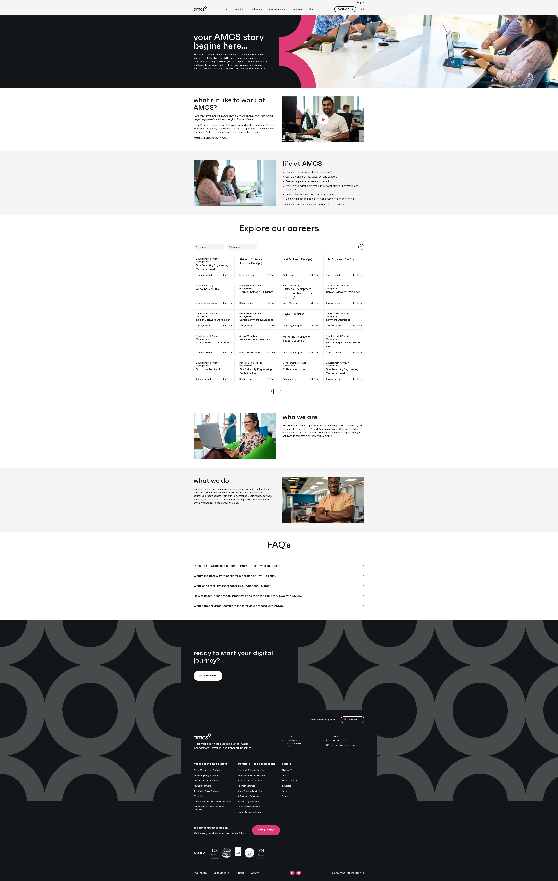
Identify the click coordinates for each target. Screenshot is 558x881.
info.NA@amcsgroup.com (343, 745)
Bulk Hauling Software (248, 801)
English (360, 2)
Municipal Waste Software (206, 780)
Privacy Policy (200, 873)
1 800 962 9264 (338, 740)
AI (227, 9)
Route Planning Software (249, 812)
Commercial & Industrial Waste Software (212, 801)
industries (257, 9)
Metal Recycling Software (206, 775)
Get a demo (266, 830)
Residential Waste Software (207, 791)
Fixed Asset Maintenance (250, 780)
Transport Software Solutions (252, 770)
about (312, 9)
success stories (277, 9)
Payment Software (202, 786)
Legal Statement (221, 873)
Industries (286, 786)
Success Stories (289, 780)
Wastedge (198, 796)
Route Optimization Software (251, 791)
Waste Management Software (208, 770)
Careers (286, 796)
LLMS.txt (255, 873)
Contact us (345, 9)
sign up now (208, 675)
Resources (287, 791)
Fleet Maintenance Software (251, 775)
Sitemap (240, 873)
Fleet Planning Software (249, 806)
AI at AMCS (287, 770)
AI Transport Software (248, 796)
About (285, 775)
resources (297, 9)
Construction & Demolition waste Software (209, 808)
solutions (240, 9)
